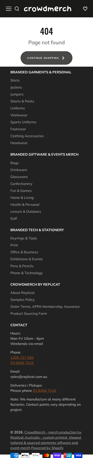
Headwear (19, 143)
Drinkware (18, 170)
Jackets (16, 87)
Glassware (19, 177)
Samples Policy (22, 299)
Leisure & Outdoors (25, 211)
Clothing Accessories (27, 136)
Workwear (18, 115)
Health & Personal (24, 204)
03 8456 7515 (22, 363)
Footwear (18, 129)
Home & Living (22, 197)
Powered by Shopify (47, 448)
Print (14, 245)
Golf (13, 218)
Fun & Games (21, 190)
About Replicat (22, 292)
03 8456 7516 (44, 390)
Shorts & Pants (22, 101)
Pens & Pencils (22, 266)
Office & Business (24, 252)
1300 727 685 (22, 357)
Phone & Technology (26, 273)
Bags (14, 163)
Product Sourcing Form (28, 313)
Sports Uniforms (23, 122)
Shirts (15, 80)
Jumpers (17, 94)
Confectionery (21, 183)
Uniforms (17, 108)
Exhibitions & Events (26, 259)
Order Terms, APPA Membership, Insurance (45, 306)
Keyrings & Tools (23, 238)
